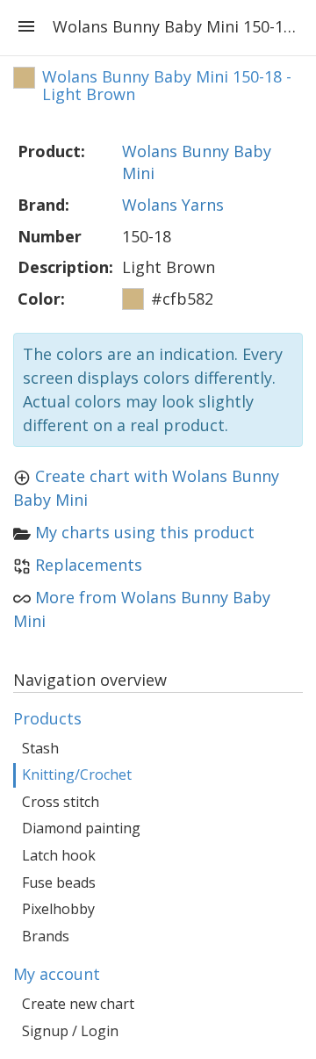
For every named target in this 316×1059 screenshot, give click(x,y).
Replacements (88, 564)
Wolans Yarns (173, 204)
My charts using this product (145, 532)
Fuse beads (59, 882)
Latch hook (59, 855)
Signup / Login (70, 1031)
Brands (45, 936)
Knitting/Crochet (77, 774)
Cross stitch (60, 801)
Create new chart (78, 1003)
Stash (40, 748)
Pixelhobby (58, 909)
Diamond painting (81, 828)
